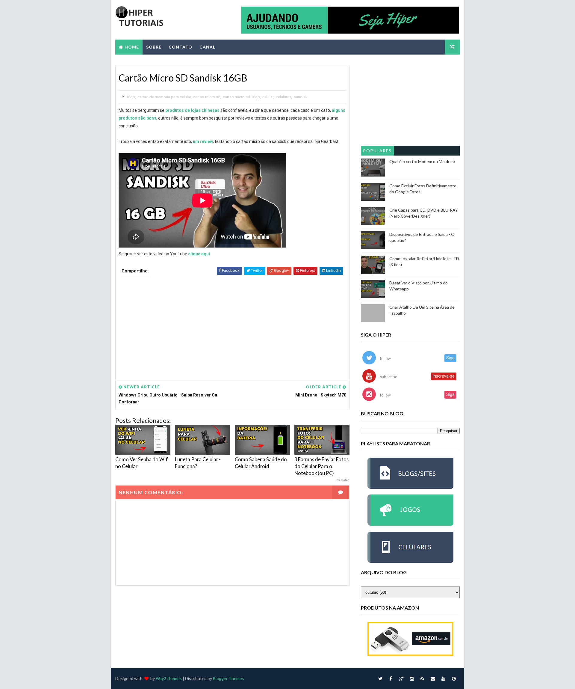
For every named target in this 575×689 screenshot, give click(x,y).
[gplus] (401, 678)
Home (132, 46)
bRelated (343, 480)
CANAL (207, 46)
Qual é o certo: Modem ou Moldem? (422, 161)
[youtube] (443, 678)
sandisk (301, 97)
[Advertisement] (232, 325)
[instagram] (411, 678)
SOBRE (153, 46)
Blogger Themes (228, 678)
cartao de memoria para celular (164, 97)
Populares (377, 150)
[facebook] (390, 678)
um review (203, 141)
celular (267, 97)
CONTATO (180, 46)
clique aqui (199, 253)
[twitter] (380, 678)
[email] (432, 678)
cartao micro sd (206, 97)
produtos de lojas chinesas (192, 110)
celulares (283, 97)
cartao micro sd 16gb (241, 97)
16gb (130, 97)
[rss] (422, 678)
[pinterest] (453, 678)
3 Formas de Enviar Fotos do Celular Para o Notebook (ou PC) (321, 466)
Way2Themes (169, 678)
